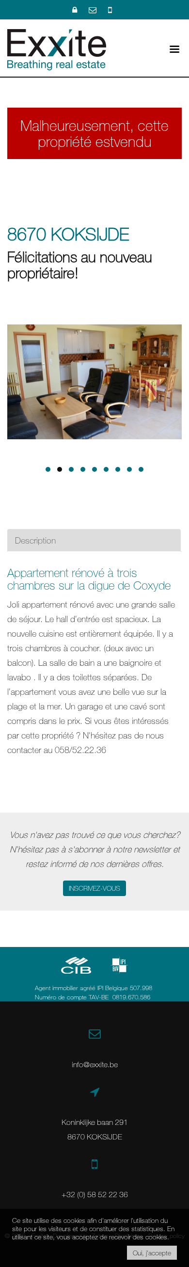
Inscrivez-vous (94, 888)
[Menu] (174, 48)
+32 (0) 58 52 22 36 (95, 1194)
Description (35, 540)
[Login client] (75, 9)
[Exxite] (56, 48)
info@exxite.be (95, 1064)
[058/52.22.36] (110, 9)
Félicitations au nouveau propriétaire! (79, 265)
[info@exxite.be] (93, 9)
